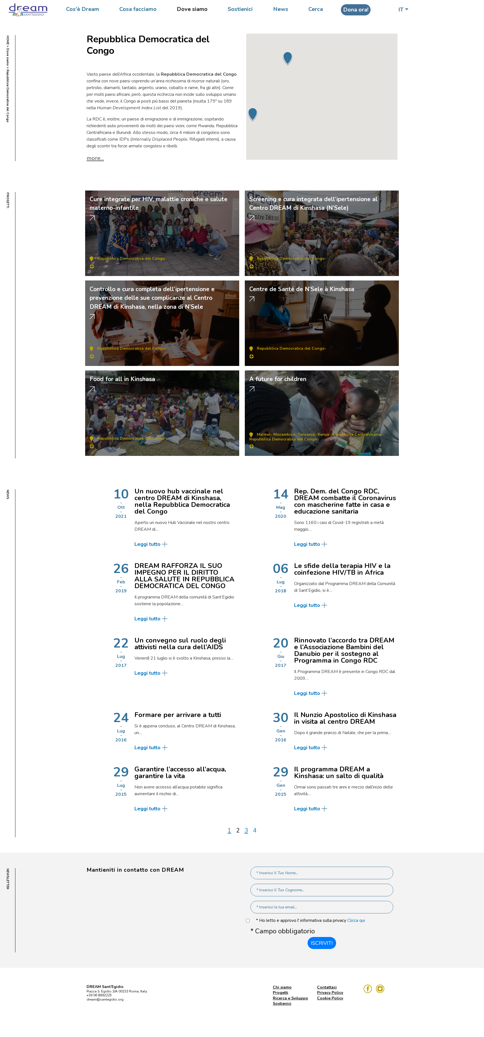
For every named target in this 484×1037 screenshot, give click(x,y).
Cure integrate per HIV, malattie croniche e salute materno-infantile (158, 203)
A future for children (277, 379)
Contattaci (327, 987)
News (280, 9)
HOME (8, 40)
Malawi (264, 434)
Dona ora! (355, 9)
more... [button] (95, 158)
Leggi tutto (147, 544)
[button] (252, 114)
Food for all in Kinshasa (122, 379)
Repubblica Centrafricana (356, 434)
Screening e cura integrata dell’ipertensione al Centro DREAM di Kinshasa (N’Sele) (313, 203)
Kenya (323, 434)
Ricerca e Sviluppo (290, 998)
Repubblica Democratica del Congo (131, 258)
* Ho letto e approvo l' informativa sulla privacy (310, 920)
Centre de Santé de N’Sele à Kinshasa (301, 289)
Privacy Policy (330, 992)
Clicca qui (356, 920)
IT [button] (401, 9)
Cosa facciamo (138, 9)
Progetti (280, 992)
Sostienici (240, 9)
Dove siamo (192, 9)
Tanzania (306, 434)
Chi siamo (282, 987)
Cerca (315, 9)
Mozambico (284, 434)
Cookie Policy (330, 998)
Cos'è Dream (82, 9)
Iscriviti (322, 943)
